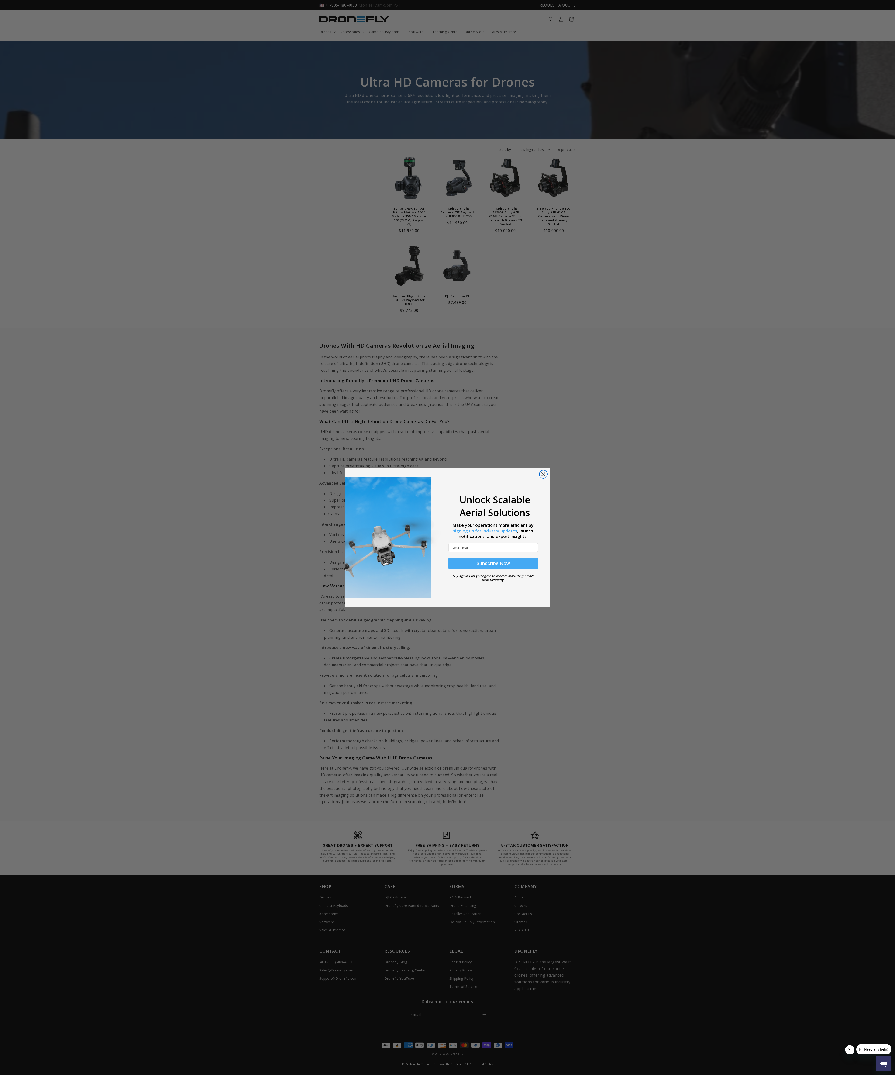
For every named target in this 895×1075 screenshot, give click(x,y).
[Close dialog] (543, 474)
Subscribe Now (493, 563)
